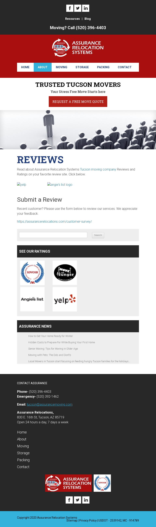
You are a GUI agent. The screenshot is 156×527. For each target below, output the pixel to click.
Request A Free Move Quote (78, 101)
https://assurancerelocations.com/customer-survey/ (54, 221)
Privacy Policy (88, 520)
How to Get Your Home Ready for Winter (50, 336)
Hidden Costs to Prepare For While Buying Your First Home (61, 342)
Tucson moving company (98, 169)
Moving (61, 67)
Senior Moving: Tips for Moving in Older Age (53, 348)
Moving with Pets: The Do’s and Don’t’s (49, 354)
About (43, 67)
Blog (87, 18)
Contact (125, 67)
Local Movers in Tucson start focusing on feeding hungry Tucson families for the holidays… (79, 361)
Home (25, 67)
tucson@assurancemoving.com (50, 404)
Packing (103, 67)
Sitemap (71, 520)
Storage (82, 67)
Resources (72, 18)
